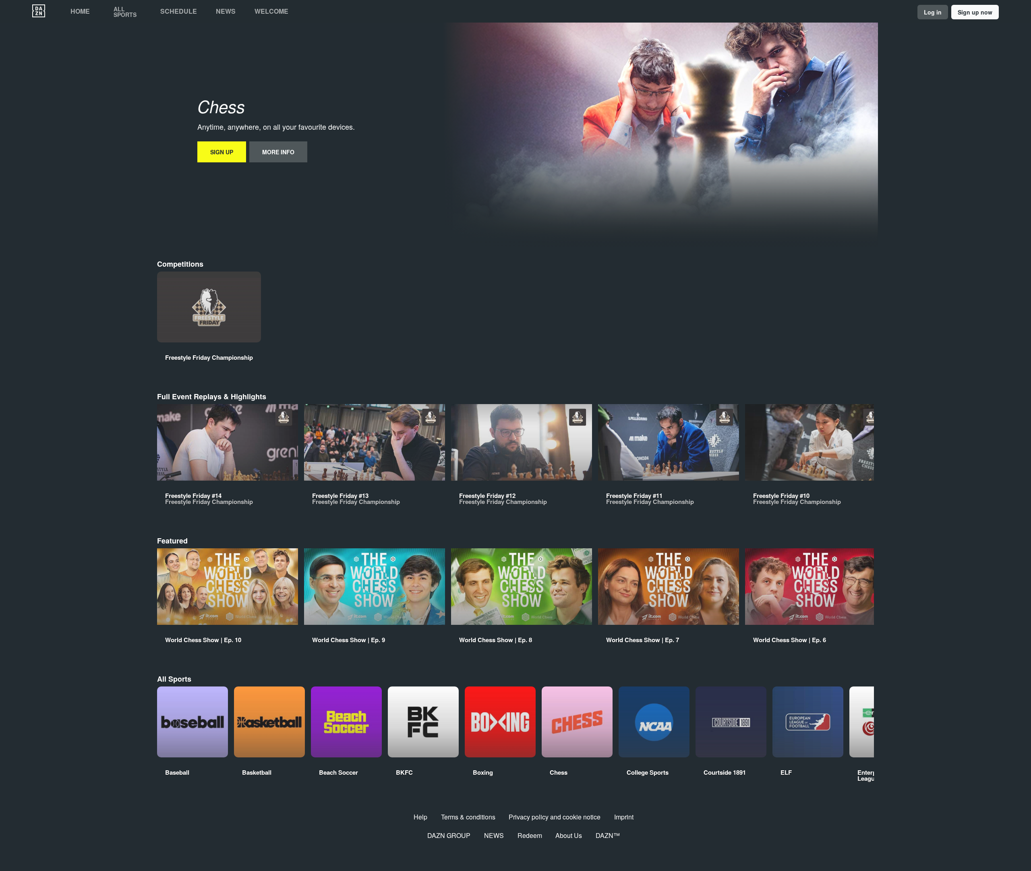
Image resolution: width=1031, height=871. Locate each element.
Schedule (178, 11)
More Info (278, 152)
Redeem (530, 835)
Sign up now (975, 12)
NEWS (494, 835)
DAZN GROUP (448, 835)
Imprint (624, 816)
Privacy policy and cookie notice (554, 816)
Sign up (221, 152)
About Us (568, 835)
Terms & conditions (468, 816)
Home (80, 11)
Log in (933, 12)
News (226, 11)
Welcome (271, 11)
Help (420, 816)
